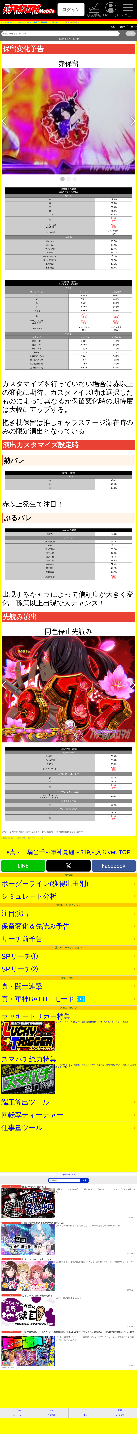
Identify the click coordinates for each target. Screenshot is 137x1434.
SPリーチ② (19, 969)
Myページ (110, 15)
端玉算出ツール (25, 1102)
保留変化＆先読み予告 (35, 926)
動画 (120, 1410)
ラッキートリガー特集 (64, 1018)
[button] (4, 121)
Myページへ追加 (68, 1174)
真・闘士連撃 (21, 986)
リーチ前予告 (22, 939)
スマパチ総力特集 (68, 1061)
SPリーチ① (19, 956)
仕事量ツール (22, 1128)
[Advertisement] (68, 1153)
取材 (85, 1415)
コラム (85, 1410)
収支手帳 (94, 15)
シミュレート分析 (29, 896)
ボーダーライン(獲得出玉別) (44, 883)
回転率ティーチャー (32, 1115)
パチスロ (17, 1410)
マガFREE (120, 1415)
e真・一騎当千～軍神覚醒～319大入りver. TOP (68, 852)
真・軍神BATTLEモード (42, 999)
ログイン (71, 9)
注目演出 (15, 913)
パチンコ (51, 1410)
